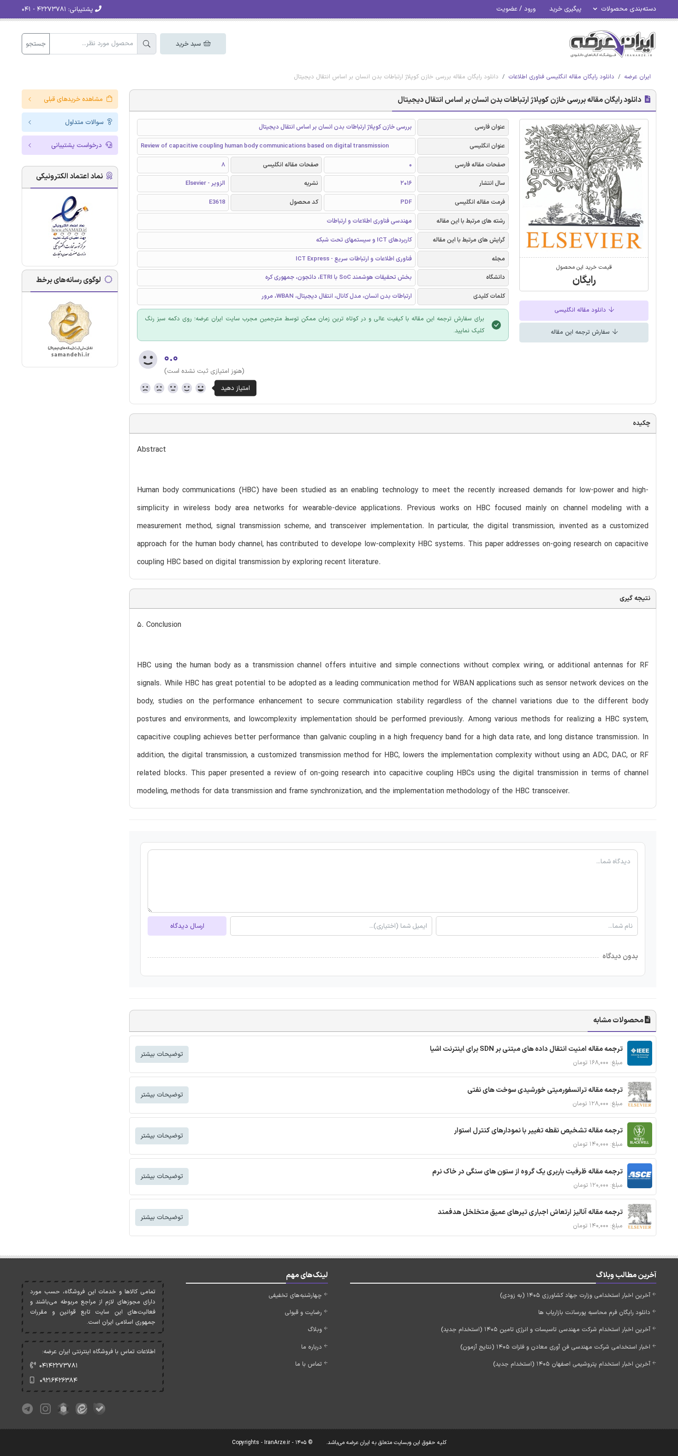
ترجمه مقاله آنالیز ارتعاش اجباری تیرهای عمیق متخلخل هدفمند (530, 1212)
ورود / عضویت (515, 9)
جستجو (36, 44)
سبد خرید (189, 44)
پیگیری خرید (565, 9)
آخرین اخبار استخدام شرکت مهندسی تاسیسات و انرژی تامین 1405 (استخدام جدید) (545, 1329)
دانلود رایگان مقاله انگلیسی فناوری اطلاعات (561, 77)
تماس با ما (308, 1364)
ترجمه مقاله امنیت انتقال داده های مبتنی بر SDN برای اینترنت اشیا (526, 1049)
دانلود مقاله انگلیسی (581, 310)
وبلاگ (315, 1329)
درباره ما (311, 1347)
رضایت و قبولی (303, 1312)
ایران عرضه (637, 77)
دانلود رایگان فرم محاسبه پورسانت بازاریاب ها (594, 1312)
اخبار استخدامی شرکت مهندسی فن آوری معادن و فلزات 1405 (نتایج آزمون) (555, 1347)
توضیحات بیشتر (162, 1054)
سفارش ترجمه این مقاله (581, 332)
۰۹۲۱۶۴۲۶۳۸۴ (58, 1380)
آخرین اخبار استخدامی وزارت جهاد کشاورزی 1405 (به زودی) (575, 1295)
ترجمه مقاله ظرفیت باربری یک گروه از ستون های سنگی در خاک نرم (527, 1172)
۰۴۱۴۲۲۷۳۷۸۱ (58, 1366)
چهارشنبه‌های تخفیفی (295, 1295)
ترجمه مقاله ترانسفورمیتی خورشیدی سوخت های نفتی (545, 1090)
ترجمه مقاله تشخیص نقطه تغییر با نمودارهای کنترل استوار (538, 1131)
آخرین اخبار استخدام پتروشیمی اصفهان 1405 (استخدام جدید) (571, 1364)
